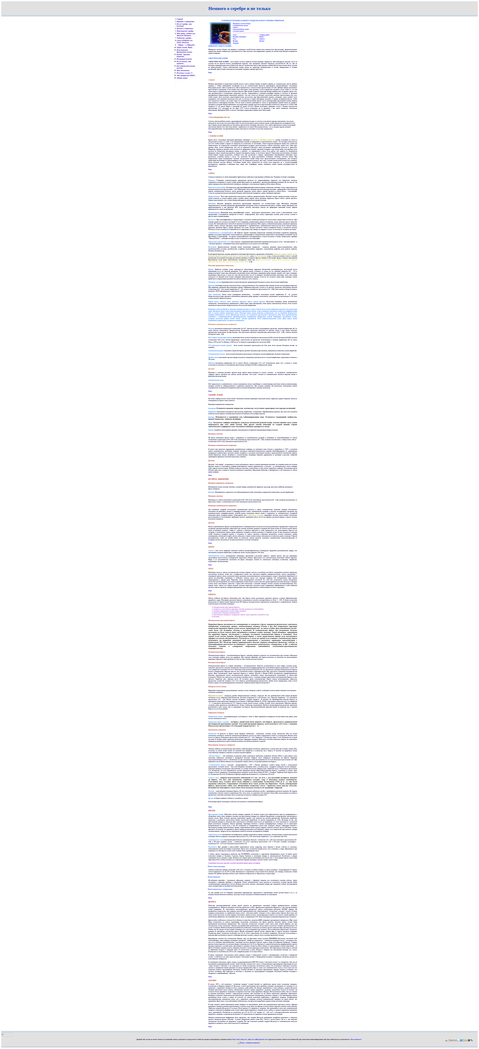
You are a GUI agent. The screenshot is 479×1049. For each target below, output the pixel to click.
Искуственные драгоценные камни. (184, 51)
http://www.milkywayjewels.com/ (257, 1039)
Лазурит (236, 43)
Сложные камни (238, 31)
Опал (234, 39)
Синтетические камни (240, 25)
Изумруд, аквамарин (239, 37)
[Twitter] (464, 1040)
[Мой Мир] (469, 1040)
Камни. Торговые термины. (183, 55)
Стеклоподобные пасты (241, 29)
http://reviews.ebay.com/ (239, 1039)
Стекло (235, 27)
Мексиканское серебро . (185, 31)
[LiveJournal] (471, 1040)
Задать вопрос (182, 78)
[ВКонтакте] (461, 1040)
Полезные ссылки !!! (184, 73)
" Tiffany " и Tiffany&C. (186, 45)
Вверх (210, 72)
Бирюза (262, 39)
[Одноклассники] (466, 1040)
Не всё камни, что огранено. (184, 62)
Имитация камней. (184, 59)
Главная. (180, 19)
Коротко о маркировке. (186, 21)
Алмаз (235, 35)
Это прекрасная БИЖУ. (186, 75)
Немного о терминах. (185, 28)
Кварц (261, 37)
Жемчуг (261, 41)
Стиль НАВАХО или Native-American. (184, 41)
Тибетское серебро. (184, 38)
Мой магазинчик (183, 70)
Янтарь (235, 41)
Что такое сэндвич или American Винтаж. (186, 34)
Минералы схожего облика (241, 23)
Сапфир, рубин (264, 35)
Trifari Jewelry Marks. (185, 47)
